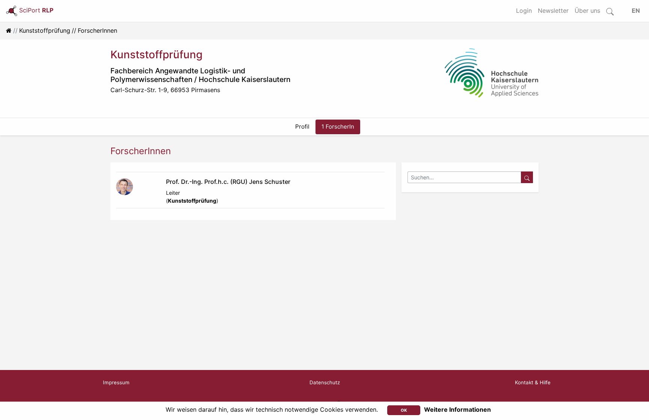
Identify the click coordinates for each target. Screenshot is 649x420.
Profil (302, 126)
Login (524, 10)
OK (404, 410)
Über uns (587, 10)
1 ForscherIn (337, 126)
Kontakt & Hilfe (533, 382)
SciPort (36, 10)
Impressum (116, 382)
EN (636, 10)
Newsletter (553, 10)
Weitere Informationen (457, 409)
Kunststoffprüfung (44, 30)
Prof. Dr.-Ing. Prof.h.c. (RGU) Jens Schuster (228, 181)
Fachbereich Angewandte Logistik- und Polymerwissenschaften (177, 75)
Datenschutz (324, 382)
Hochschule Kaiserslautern (244, 79)
